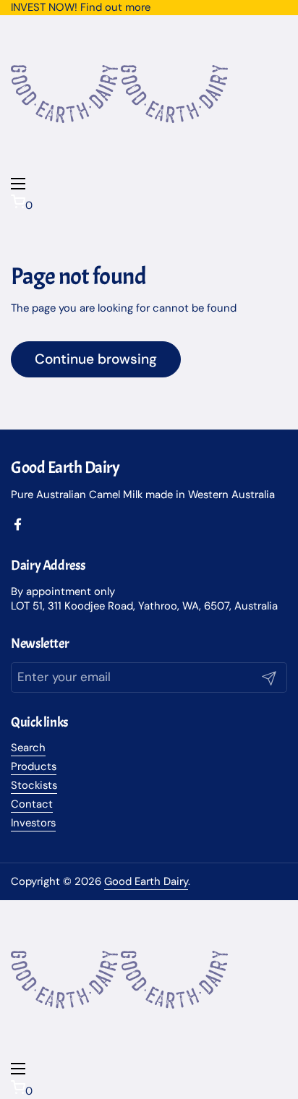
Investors (33, 823)
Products (33, 766)
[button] (149, 203)
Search (28, 747)
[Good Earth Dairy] (66, 170)
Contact (32, 804)
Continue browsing (96, 359)
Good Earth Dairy (146, 881)
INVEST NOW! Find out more (80, 7)
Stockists (34, 785)
